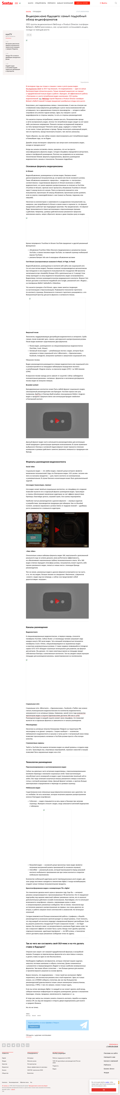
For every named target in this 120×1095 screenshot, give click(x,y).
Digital (4, 1058)
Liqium (13, 1089)
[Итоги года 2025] (20, 3)
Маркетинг (5, 1067)
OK (104, 1090)
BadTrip (38, 394)
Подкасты (56, 1066)
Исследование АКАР (33, 89)
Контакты (4, 1082)
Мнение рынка (31, 1061)
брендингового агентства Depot (38, 1086)
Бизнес (4, 1070)
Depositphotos (85, 82)
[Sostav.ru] (8, 3)
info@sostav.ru (113, 1044)
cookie (107, 1082)
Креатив (4, 1064)
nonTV (9, 34)
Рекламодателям (13, 1082)
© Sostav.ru (5, 1086)
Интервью (30, 1058)
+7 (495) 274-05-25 (112, 1046)
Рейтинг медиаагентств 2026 (61, 1058)
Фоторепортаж (31, 1064)
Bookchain (30, 1073)
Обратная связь (24, 1082)
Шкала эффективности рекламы (37, 1067)
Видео (54, 1069)
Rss (31, 1082)
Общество (5, 1073)
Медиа (4, 1061)
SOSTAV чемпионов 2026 (35, 1070)
